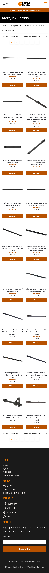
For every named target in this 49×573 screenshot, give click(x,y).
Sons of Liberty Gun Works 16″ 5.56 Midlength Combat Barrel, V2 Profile (12, 332)
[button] (42, 4)
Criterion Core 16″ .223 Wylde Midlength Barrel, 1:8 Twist (12, 73)
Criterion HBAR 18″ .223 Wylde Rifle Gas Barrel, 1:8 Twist (36, 290)
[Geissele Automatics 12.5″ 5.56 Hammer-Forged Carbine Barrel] (36, 402)
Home (4, 26)
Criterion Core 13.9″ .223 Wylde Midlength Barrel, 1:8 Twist (12, 117)
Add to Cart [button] (12, 85)
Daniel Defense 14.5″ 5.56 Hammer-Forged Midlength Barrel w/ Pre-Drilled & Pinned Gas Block (36, 118)
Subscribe (24, 548)
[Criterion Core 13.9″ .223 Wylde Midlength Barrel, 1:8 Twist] (12, 101)
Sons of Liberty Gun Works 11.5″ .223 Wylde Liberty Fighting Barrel (36, 162)
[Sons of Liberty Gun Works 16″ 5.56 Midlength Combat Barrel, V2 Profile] (12, 316)
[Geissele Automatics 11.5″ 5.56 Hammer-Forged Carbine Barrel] (36, 316)
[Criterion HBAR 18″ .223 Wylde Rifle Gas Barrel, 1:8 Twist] (36, 275)
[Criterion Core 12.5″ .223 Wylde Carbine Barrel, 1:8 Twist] (12, 189)
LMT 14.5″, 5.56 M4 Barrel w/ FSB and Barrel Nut (12, 290)
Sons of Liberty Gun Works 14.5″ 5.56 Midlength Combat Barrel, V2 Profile (36, 375)
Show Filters (9, 30)
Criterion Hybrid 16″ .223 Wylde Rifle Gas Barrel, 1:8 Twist (12, 375)
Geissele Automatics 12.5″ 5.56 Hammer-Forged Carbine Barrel (36, 418)
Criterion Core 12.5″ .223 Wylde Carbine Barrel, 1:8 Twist (12, 205)
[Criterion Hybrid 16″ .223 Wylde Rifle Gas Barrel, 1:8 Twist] (12, 359)
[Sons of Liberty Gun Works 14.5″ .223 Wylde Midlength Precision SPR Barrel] (36, 232)
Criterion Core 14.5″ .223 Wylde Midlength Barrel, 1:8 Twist (36, 74)
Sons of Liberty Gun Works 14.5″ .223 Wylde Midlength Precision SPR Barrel (36, 248)
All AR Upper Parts (15, 26)
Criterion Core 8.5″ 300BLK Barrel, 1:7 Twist (12, 161)
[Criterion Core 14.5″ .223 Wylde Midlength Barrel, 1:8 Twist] (36, 58)
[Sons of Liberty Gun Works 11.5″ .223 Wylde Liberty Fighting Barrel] (36, 146)
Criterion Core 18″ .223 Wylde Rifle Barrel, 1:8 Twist (36, 204)
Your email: (7, 536)
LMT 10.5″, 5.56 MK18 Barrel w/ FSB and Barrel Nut (13, 417)
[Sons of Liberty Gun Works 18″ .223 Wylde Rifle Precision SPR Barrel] (12, 232)
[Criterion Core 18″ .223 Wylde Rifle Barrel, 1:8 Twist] (36, 189)
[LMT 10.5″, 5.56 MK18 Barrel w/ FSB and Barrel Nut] (12, 402)
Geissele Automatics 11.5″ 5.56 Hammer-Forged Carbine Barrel (36, 332)
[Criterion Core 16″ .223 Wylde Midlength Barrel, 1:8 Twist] (12, 58)
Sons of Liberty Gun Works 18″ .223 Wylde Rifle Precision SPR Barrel (12, 248)
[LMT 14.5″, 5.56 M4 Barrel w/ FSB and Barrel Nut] (12, 275)
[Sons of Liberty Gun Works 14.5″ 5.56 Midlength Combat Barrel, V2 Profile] (36, 359)
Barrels (26, 26)
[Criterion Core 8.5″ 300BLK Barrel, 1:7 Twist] (12, 146)
